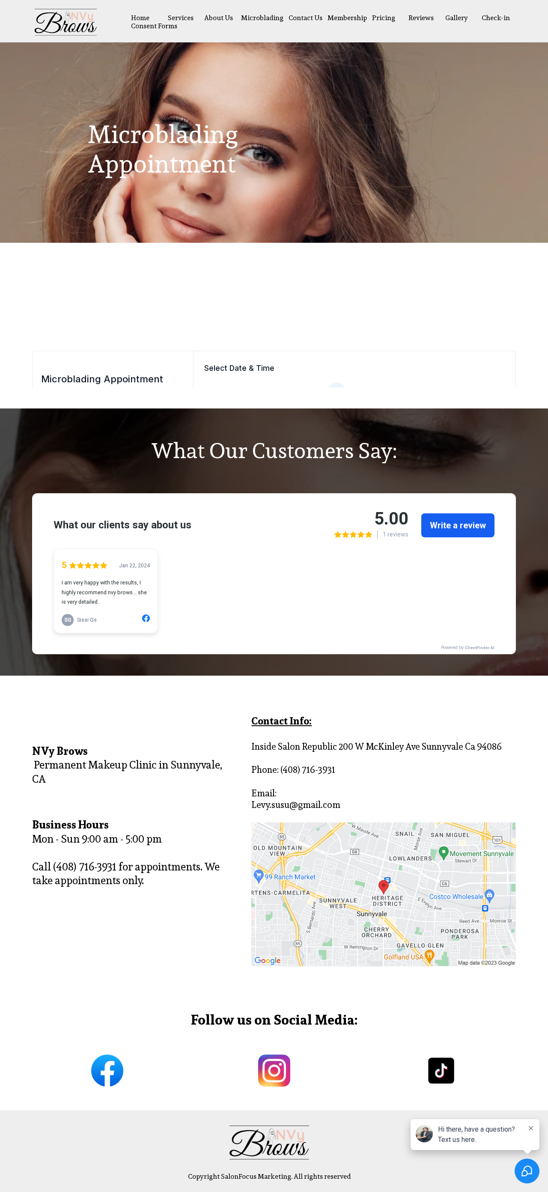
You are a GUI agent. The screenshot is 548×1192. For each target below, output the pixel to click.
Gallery (456, 18)
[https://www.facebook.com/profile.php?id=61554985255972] (107, 1071)
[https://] (441, 1071)
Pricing (383, 18)
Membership (347, 18)
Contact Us (305, 18)
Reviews (421, 18)
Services (181, 18)
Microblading (262, 18)
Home (140, 18)
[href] (383, 894)
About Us (218, 18)
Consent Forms (154, 26)
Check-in (496, 18)
